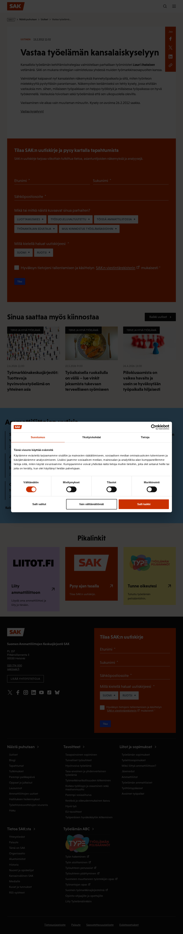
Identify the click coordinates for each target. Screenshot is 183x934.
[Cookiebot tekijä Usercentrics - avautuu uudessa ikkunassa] (153, 427)
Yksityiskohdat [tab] (91, 437)
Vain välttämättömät (91, 504)
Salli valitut (39, 504)
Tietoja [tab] (145, 437)
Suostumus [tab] (38, 437)
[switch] (71, 489)
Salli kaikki (143, 504)
